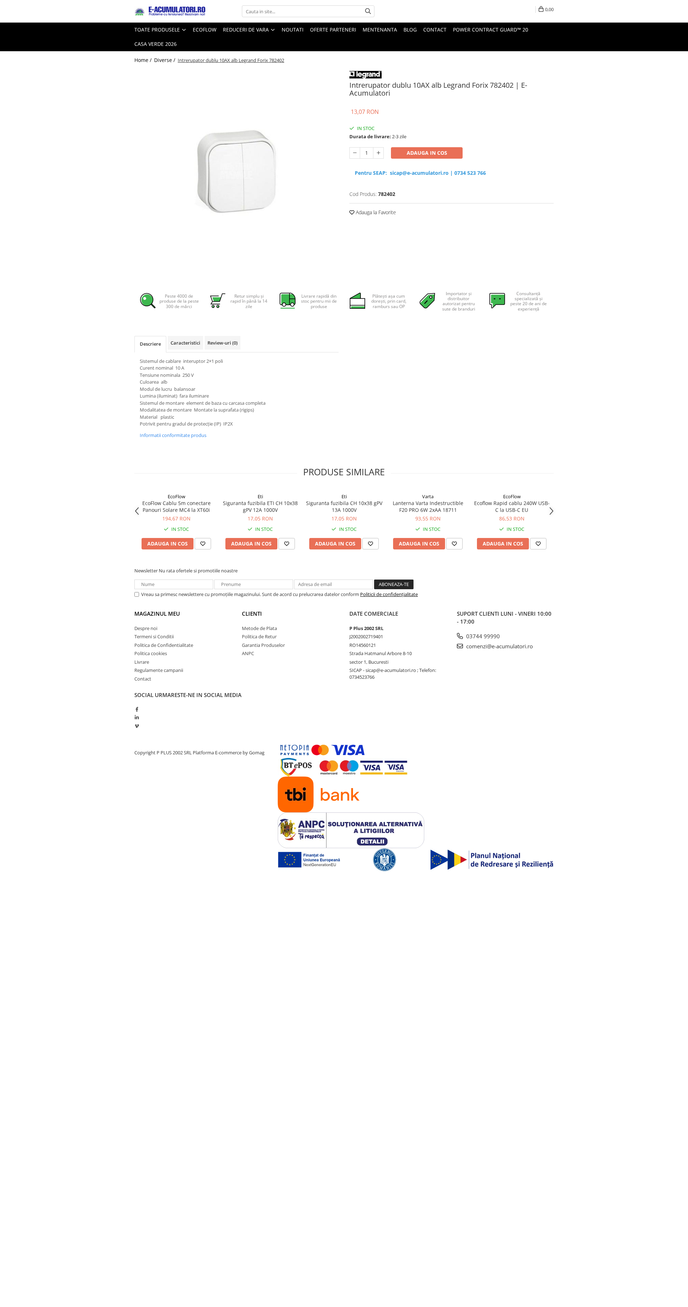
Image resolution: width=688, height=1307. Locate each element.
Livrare (141, 662)
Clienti (252, 613)
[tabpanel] (236, 171)
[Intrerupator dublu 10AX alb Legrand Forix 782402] (236, 171)
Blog (410, 29)
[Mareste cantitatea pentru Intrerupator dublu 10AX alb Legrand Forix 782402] (378, 153)
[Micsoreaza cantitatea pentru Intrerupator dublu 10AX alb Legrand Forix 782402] (354, 153)
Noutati (293, 29)
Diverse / (165, 60)
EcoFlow (176, 496)
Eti (260, 496)
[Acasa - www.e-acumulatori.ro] (170, 11)
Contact (434, 29)
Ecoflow (204, 29)
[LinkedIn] (136, 717)
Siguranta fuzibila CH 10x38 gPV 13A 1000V (344, 506)
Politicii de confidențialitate (389, 594)
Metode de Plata (259, 628)
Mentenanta (380, 29)
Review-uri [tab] (222, 343)
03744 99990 (482, 636)
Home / (143, 60)
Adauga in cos (427, 152)
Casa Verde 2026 (155, 43)
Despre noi (145, 628)
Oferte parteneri (333, 29)
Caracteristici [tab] (185, 343)
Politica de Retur (259, 636)
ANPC (248, 653)
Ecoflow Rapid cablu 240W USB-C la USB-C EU (512, 506)
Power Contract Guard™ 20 (490, 29)
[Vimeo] (136, 726)
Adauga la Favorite (375, 212)
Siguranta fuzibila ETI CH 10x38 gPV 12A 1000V (260, 506)
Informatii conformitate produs (173, 435)
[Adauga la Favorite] (203, 543)
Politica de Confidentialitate (163, 645)
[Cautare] (368, 11)
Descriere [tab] (150, 344)
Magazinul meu (157, 613)
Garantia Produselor (263, 645)
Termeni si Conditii (154, 636)
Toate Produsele (157, 29)
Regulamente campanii (158, 670)
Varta (428, 496)
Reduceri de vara (246, 29)
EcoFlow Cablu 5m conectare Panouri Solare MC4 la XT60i (176, 506)
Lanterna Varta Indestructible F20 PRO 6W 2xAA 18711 (428, 506)
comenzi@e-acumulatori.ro (499, 646)
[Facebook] (136, 709)
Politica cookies (150, 653)
